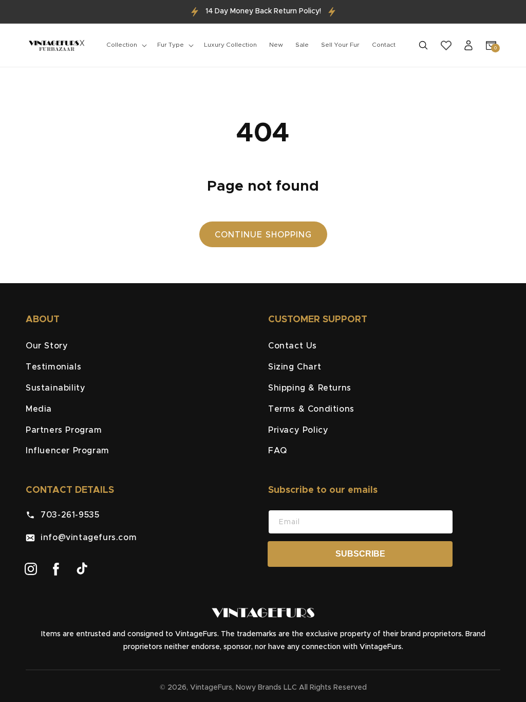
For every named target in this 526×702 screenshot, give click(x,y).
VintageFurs (211, 687)
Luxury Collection (230, 45)
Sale (302, 45)
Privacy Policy (298, 430)
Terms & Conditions (311, 409)
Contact (384, 45)
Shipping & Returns (309, 388)
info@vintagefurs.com (86, 537)
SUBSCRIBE (360, 553)
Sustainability (55, 388)
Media (39, 409)
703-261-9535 (67, 515)
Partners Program (64, 430)
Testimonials (53, 367)
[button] (125, 45)
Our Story (47, 346)
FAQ (277, 451)
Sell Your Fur (340, 45)
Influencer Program (67, 451)
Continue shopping (263, 235)
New (276, 45)
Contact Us (292, 346)
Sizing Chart (294, 367)
